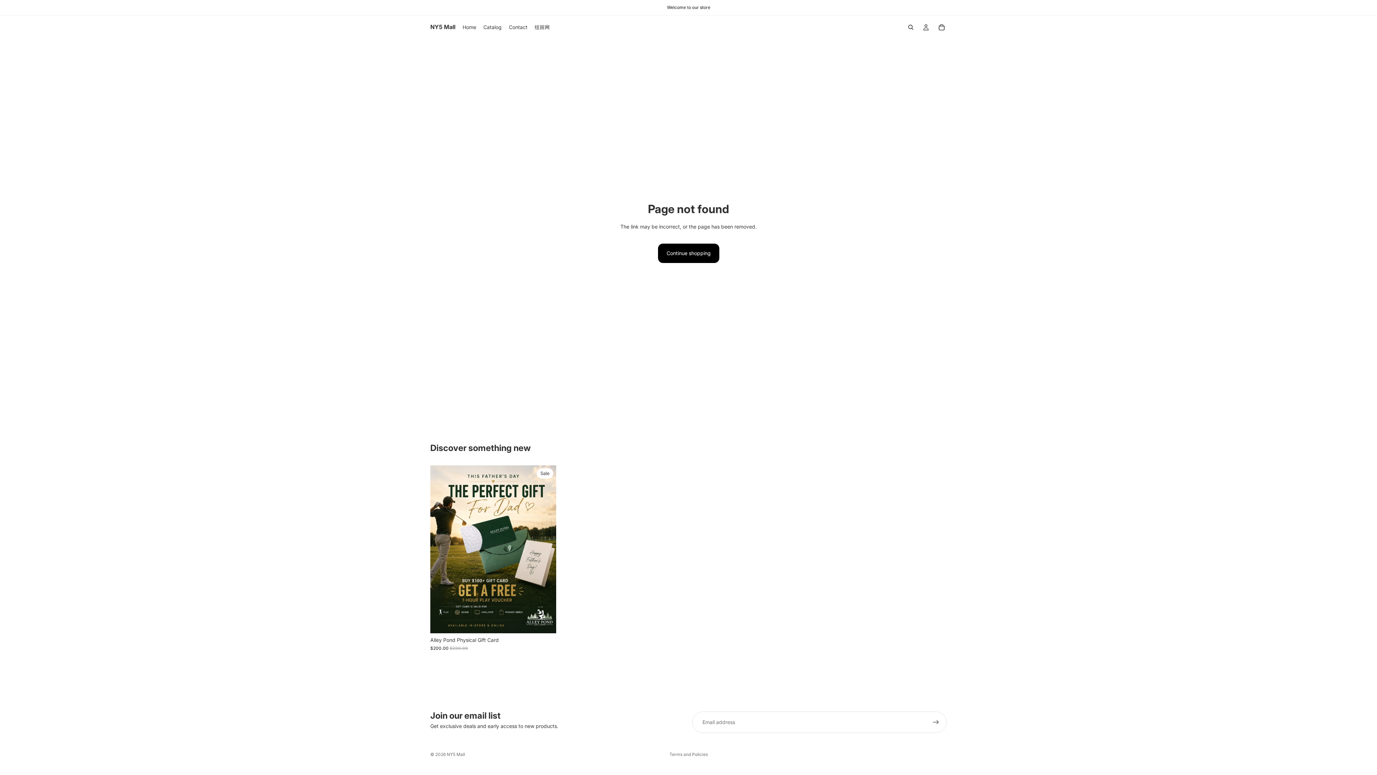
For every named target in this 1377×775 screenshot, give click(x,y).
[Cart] (942, 27)
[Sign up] (935, 722)
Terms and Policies (688, 754)
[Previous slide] (441, 549)
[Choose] (545, 622)
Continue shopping (689, 253)
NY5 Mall (456, 754)
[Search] (911, 27)
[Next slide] (545, 549)
